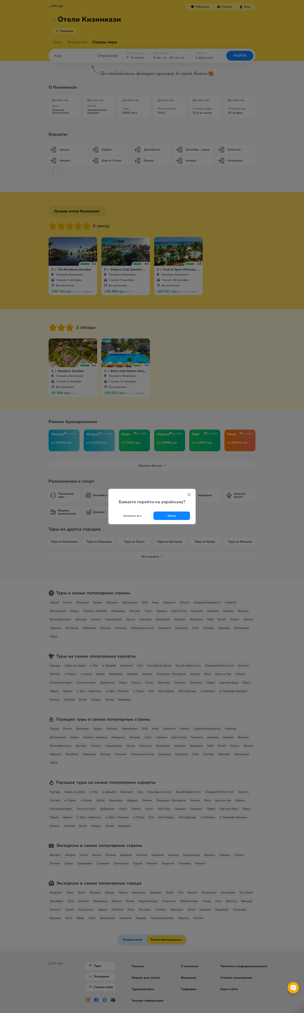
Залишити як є (132, 516)
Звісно (171, 516)
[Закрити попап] (189, 494)
